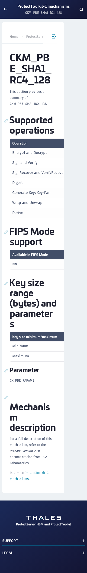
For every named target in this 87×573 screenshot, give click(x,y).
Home (14, 36)
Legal (7, 552)
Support (10, 540)
